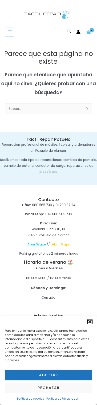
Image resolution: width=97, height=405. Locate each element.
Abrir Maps (61, 244)
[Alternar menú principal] (9, 32)
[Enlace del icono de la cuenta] (78, 32)
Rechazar (49, 387)
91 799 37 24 (66, 205)
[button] (90, 321)
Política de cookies (30, 399)
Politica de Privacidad (62, 399)
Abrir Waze (36, 244)
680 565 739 (42, 205)
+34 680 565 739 (58, 214)
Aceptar (48, 374)
